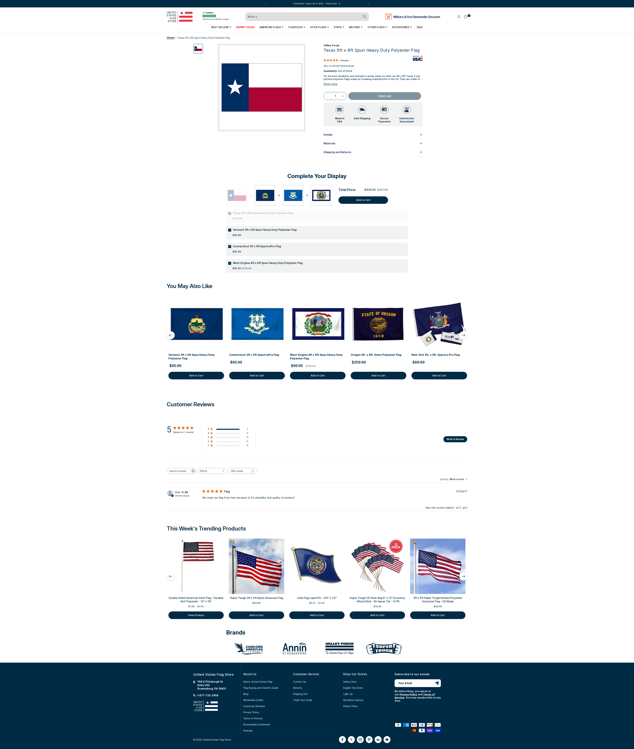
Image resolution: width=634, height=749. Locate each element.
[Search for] (364, 16)
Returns (297, 687)
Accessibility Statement (256, 724)
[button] (221, 27)
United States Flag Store (217, 739)
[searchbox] (178, 471)
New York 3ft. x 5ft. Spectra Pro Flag (435, 354)
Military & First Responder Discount (416, 16)
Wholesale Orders (253, 700)
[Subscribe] (437, 683)
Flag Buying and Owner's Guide (260, 687)
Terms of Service (253, 718)
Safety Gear (350, 681)
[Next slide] (463, 335)
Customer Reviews (254, 706)
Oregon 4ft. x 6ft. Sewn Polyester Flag (376, 354)
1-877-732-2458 (207, 695)
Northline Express (353, 700)
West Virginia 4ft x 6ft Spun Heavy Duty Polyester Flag (268, 263)
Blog (245, 693)
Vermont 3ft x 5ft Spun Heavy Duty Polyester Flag (265, 229)
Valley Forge (331, 45)
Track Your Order (302, 700)
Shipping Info (300, 693)
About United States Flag (257, 681)
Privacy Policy (251, 712)
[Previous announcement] (265, 3)
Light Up (348, 693)
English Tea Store (353, 687)
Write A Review (455, 439)
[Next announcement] (368, 3)
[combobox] (212, 471)
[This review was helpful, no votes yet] (457, 507)
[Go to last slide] (171, 335)
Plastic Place (350, 706)
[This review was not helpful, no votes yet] (463, 507)
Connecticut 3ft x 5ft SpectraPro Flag (257, 246)
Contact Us (299, 681)
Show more (330, 84)
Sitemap (248, 730)
